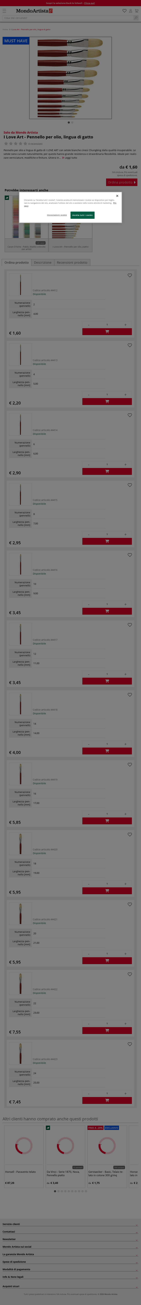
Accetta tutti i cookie (82, 215)
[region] (70, 207)
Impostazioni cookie (57, 215)
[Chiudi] (117, 196)
